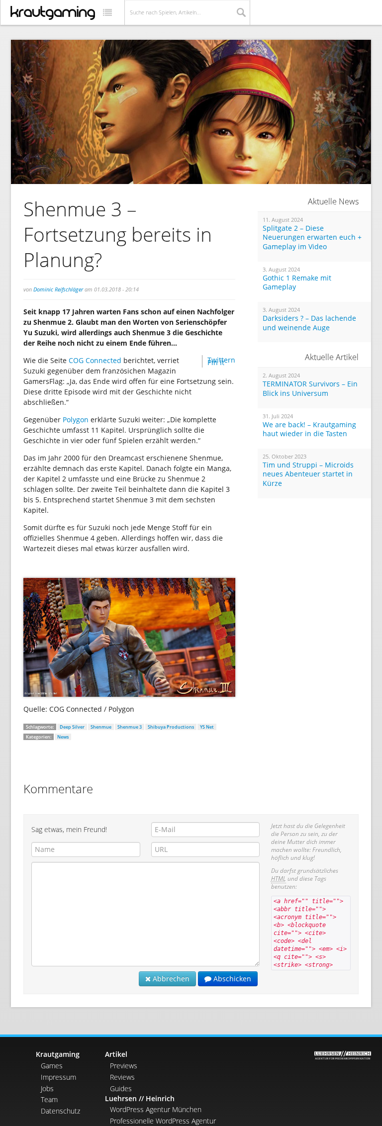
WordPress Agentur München (155, 1109)
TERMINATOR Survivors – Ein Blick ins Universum (310, 388)
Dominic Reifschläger (58, 289)
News (63, 737)
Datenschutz (60, 1111)
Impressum (58, 1077)
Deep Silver (72, 727)
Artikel (116, 1054)
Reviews (122, 1077)
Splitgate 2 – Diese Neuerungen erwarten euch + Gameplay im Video (312, 237)
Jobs (47, 1088)
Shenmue (101, 727)
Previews (123, 1065)
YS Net (207, 727)
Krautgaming (58, 1054)
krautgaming (52, 13)
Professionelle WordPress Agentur (163, 1121)
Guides (121, 1088)
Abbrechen (170, 978)
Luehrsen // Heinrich (140, 1098)
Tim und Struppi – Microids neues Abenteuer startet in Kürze (308, 474)
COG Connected (95, 360)
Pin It (215, 362)
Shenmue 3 (129, 727)
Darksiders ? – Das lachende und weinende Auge (309, 323)
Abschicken (231, 978)
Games (52, 1065)
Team (49, 1099)
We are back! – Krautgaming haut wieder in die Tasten (309, 429)
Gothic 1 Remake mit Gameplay (297, 283)
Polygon (76, 419)
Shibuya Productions (171, 727)
